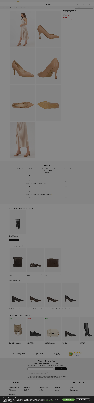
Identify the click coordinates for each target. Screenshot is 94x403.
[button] (31, 401)
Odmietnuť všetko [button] (82, 399)
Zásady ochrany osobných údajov (49, 400)
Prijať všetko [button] (68, 399)
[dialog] (47, 201)
